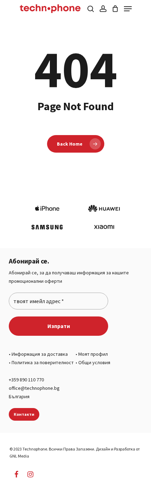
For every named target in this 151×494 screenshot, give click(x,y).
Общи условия (94, 362)
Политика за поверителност (43, 362)
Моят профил (93, 354)
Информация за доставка (40, 354)
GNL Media (19, 456)
